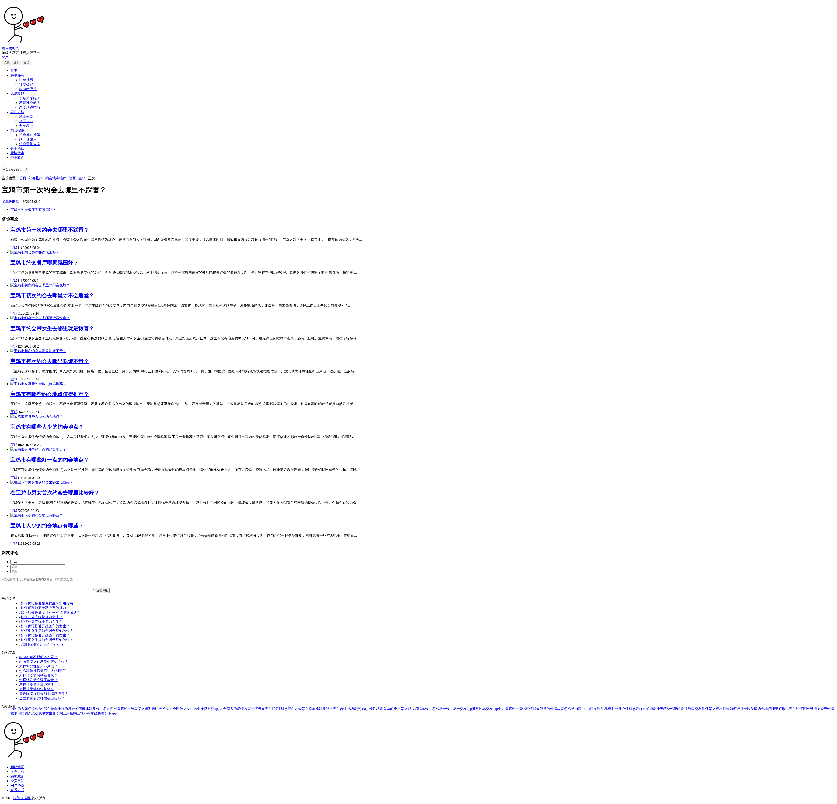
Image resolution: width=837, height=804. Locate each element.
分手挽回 (17, 148)
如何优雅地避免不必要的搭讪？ (45, 608)
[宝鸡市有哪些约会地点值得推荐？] (38, 384)
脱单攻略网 (10, 48)
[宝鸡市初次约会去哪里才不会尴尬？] (40, 285)
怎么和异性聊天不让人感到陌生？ (45, 671)
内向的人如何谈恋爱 (26, 709)
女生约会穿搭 (197, 709)
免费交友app (107, 713)
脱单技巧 (26, 80)
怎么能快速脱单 (413, 709)
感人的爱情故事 (238, 709)
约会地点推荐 (29, 135)
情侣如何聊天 (529, 709)
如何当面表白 (261, 709)
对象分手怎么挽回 (103, 709)
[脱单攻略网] (23, 44)
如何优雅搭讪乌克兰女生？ (43, 644)
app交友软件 (594, 709)
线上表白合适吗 (338, 709)
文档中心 (17, 771)
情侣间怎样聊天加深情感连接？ (43, 693)
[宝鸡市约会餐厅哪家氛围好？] (34, 252)
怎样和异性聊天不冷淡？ (38, 666)
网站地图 (17, 767)
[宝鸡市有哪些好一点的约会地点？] (38, 449)
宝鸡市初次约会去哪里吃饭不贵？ (49, 361)
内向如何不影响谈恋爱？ (38, 657)
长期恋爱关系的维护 (385, 709)
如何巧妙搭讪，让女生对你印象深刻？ (50, 612)
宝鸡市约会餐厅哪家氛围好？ (33, 210)
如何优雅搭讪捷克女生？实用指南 (47, 603)
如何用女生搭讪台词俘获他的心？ (47, 631)
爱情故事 (17, 153)
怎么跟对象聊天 (150, 709)
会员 (26, 62)
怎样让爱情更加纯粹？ (36, 684)
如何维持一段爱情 (743, 709)
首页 (13, 71)
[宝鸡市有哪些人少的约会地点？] (36, 416)
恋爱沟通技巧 (29, 107)
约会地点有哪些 (85, 713)
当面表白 (26, 121)
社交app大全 (217, 709)
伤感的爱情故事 (682, 709)
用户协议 (17, 785)
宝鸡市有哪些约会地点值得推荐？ (49, 394)
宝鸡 (81, 178)
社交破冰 (26, 84)
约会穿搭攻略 (29, 144)
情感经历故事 (127, 709)
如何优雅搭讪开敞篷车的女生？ (45, 626)
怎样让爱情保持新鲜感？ (38, 675)
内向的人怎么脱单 (31, 713)
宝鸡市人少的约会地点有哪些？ (47, 525)
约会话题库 (28, 139)
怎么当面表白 (574, 709)
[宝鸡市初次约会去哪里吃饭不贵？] (38, 351)
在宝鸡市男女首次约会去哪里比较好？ (54, 492)
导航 (6, 62)
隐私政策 (17, 776)
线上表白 (26, 116)
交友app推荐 (469, 709)
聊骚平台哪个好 (616, 709)
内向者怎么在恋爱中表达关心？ (43, 661)
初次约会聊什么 (174, 709)
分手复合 (453, 709)
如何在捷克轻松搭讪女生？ (42, 617)
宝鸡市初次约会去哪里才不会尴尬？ (52, 295)
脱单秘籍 (17, 75)
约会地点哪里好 (769, 709)
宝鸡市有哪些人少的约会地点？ (47, 427)
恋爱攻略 (17, 93)
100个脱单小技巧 (55, 709)
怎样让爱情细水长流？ (36, 689)
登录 (5, 57)
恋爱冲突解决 (29, 103)
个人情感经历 (508, 709)
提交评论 (102, 590)
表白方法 (17, 112)
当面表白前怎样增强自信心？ (42, 698)
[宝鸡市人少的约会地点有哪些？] (36, 515)
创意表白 (26, 125)
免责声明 (17, 781)
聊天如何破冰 (78, 709)
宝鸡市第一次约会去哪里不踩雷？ (49, 230)
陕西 (72, 178)
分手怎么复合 (435, 709)
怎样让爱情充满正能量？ (38, 680)
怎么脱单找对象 (313, 709)
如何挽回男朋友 (808, 709)
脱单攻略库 (10, 202)
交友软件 (17, 157)
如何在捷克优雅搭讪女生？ (42, 621)
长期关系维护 (29, 98)
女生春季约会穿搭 (59, 713)
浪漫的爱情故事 (552, 709)
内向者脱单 (28, 89)
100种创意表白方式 (286, 709)
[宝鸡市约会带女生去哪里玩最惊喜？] (40, 318)
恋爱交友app (359, 709)
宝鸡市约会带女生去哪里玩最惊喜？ (52, 328)
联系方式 (17, 790)
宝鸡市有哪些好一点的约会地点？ (49, 460)
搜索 (16, 62)
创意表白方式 (638, 709)
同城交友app (488, 709)
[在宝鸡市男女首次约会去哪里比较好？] (41, 482)
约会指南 (17, 130)
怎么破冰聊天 (719, 709)
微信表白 (789, 709)
